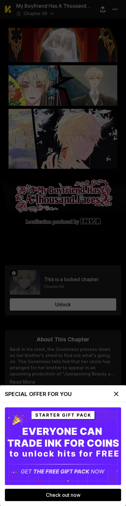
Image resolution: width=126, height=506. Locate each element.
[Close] (116, 394)
